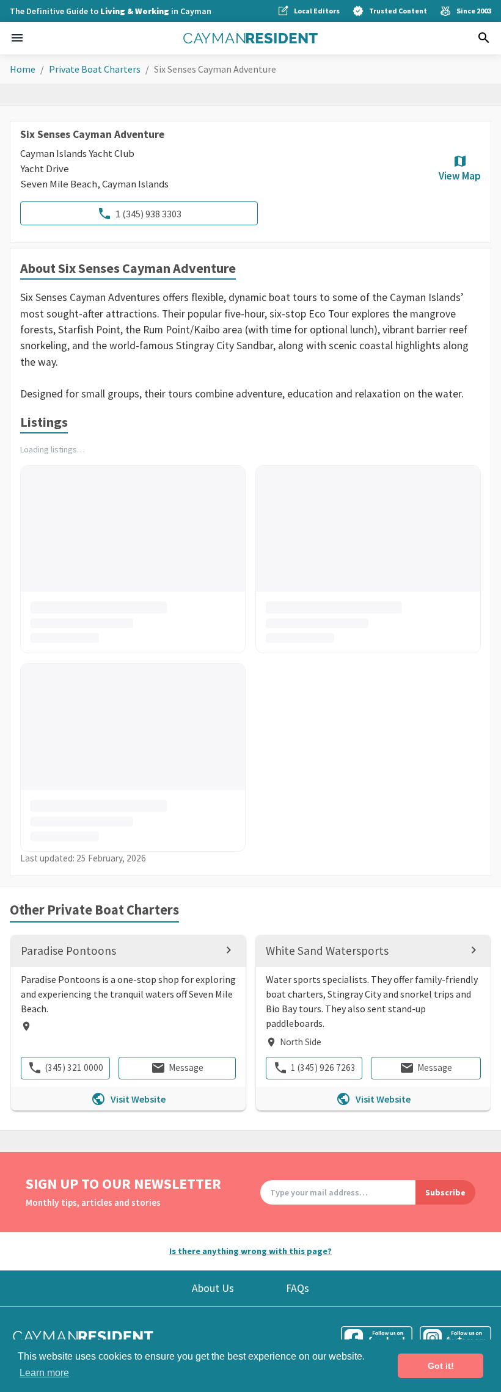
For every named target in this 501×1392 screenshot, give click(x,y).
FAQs (297, 1288)
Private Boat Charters (95, 69)
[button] (17, 38)
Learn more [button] (44, 1373)
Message (186, 1067)
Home (22, 69)
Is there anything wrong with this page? (250, 1250)
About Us (213, 1288)
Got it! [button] (441, 1366)
